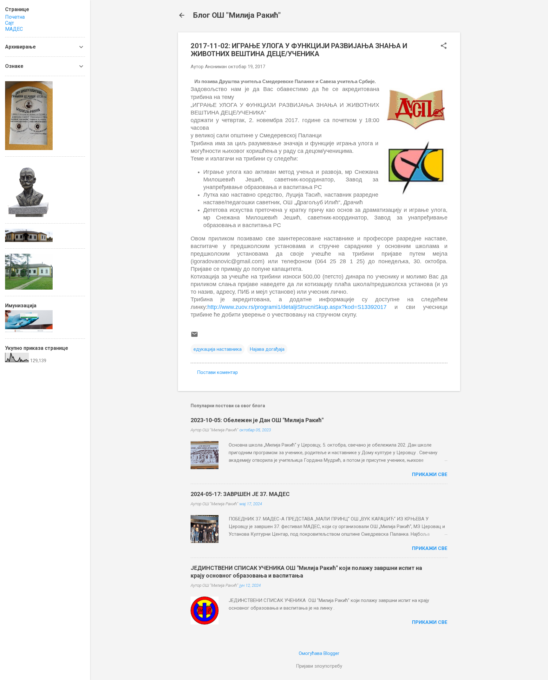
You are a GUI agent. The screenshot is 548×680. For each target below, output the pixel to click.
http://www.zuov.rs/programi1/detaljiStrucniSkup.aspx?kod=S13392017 (297, 307)
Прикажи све (429, 474)
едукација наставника (217, 349)
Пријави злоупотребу (319, 666)
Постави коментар (217, 372)
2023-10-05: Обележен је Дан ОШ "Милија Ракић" (257, 420)
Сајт (9, 23)
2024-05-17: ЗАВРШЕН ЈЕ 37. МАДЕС (240, 494)
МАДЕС (14, 29)
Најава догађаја (267, 349)
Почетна (15, 17)
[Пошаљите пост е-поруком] (194, 336)
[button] (443, 46)
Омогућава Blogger (319, 653)
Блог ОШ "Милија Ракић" (237, 15)
